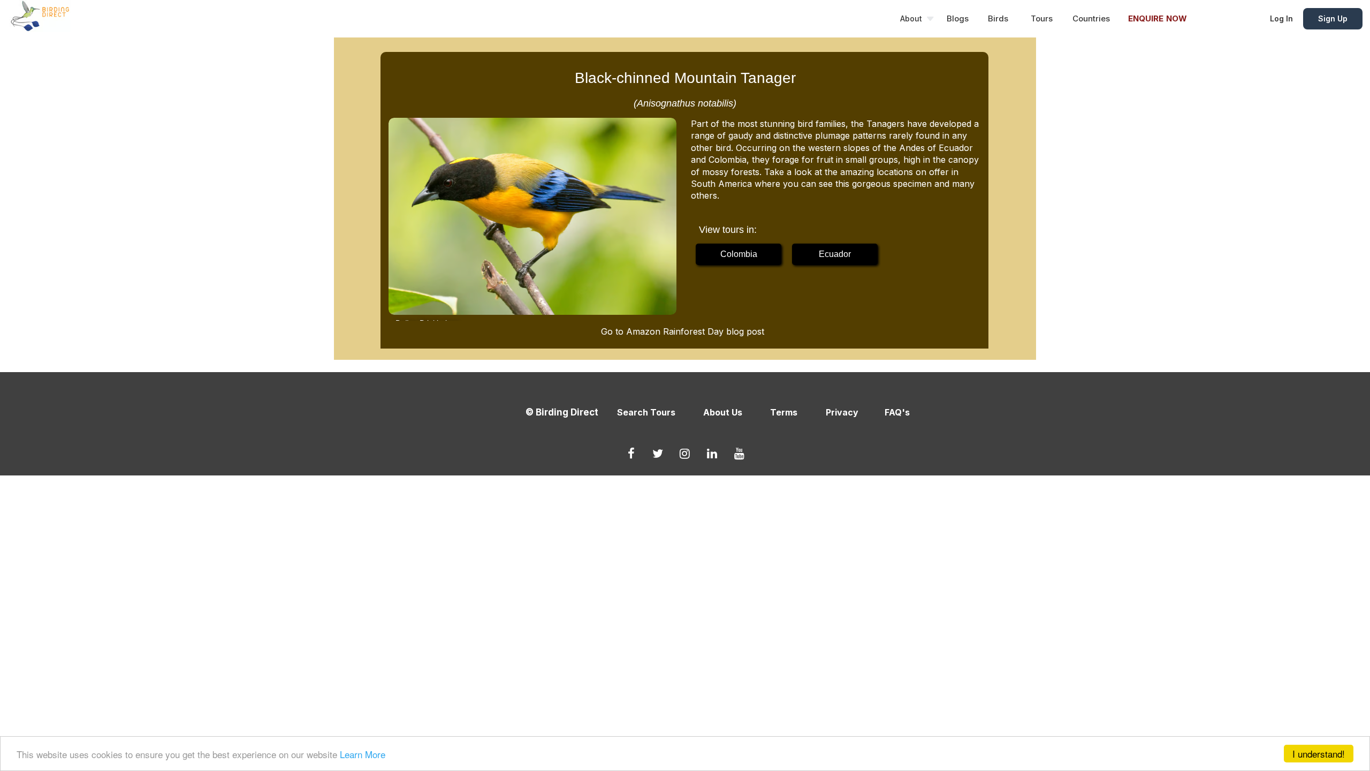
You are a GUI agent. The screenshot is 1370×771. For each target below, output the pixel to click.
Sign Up (1333, 18)
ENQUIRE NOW (1157, 18)
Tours (1042, 18)
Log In (1281, 18)
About (911, 18)
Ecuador (835, 254)
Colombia (738, 254)
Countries (1091, 18)
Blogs (958, 18)
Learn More (362, 754)
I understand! (1318, 753)
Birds (998, 18)
